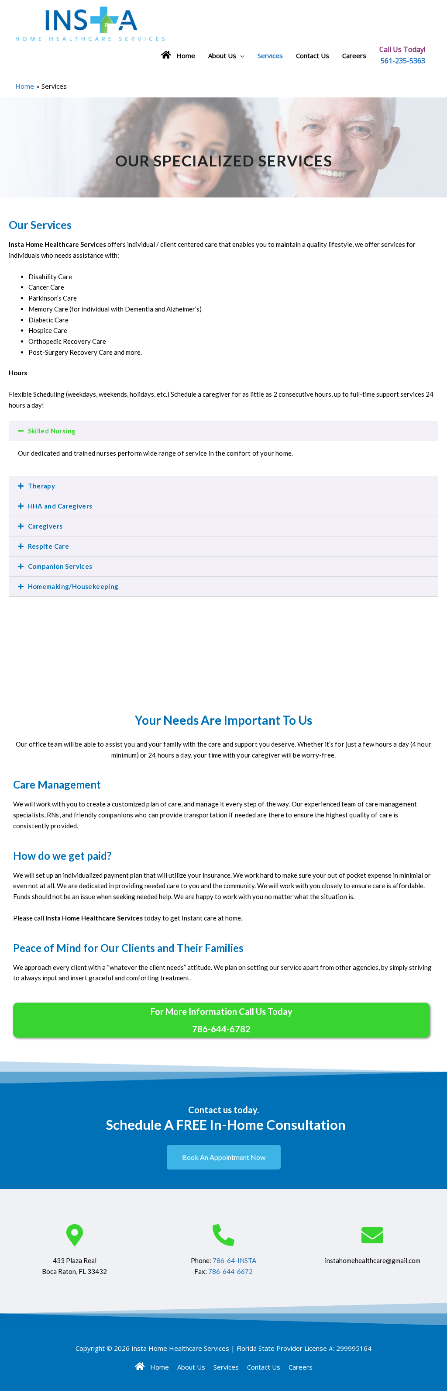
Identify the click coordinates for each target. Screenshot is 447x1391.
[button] (223, 431)
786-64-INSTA (234, 1260)
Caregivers (45, 526)
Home (183, 55)
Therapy (41, 486)
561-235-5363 (403, 61)
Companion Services (60, 566)
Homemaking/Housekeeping (73, 586)
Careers (354, 55)
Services (270, 55)
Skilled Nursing (52, 431)
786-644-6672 (230, 1271)
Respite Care (48, 546)
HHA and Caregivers (60, 506)
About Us (222, 55)
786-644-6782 (221, 1029)
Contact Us (312, 55)
